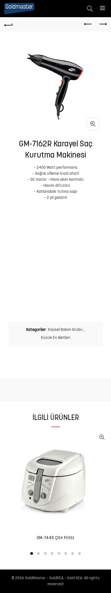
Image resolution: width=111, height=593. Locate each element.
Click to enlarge (92, 123)
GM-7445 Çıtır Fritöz (56, 538)
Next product (102, 24)
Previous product (88, 24)
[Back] (8, 24)
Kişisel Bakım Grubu (65, 330)
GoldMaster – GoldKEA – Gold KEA (53, 578)
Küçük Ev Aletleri (55, 338)
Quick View (102, 437)
